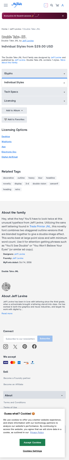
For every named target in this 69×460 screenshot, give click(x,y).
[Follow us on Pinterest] (26, 346)
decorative (8, 178)
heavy (31, 178)
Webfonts (7, 141)
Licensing (10, 101)
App (4, 146)
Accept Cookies (32, 442)
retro (17, 189)
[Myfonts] (17, 6)
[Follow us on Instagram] (6, 346)
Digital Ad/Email (10, 156)
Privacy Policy (37, 432)
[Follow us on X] (16, 346)
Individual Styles (14, 82)
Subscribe (45, 338)
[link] (57, 5)
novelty (7, 183)
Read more (7, 313)
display (18, 183)
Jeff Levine (15, 29)
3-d (27, 183)
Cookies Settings (32, 450)
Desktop (6, 136)
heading (7, 189)
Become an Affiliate (13, 384)
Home (5, 29)
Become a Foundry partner (17, 378)
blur (40, 178)
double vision (39, 183)
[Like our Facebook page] (35, 346)
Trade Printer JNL (40, 226)
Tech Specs (11, 92)
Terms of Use (10, 407)
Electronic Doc (9, 151)
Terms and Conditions (15, 402)
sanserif (54, 183)
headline (50, 178)
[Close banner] (63, 15)
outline (21, 178)
